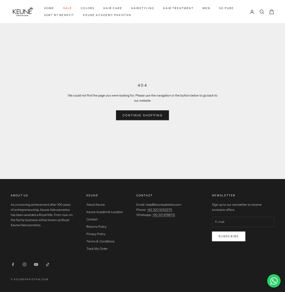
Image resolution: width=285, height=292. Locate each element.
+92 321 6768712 (163, 215)
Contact (92, 219)
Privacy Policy (95, 234)
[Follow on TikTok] (47, 264)
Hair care (112, 8)
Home (49, 8)
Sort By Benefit (59, 15)
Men (206, 8)
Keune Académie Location (104, 212)
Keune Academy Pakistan (107, 15)
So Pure (226, 8)
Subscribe (228, 236)
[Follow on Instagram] (24, 264)
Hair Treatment (178, 8)
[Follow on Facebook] (13, 264)
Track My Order (97, 249)
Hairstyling (142, 8)
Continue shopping (142, 115)
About (17, 195)
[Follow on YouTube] (36, 264)
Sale (67, 8)
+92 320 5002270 (159, 210)
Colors (87, 8)
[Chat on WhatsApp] (274, 281)
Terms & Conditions (100, 241)
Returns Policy (96, 227)
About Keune (95, 205)
